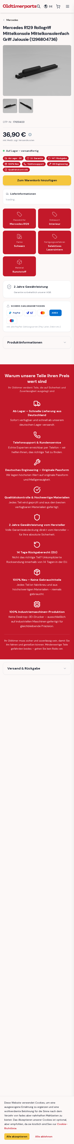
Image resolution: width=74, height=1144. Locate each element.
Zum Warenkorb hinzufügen (37, 180)
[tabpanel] (37, 70)
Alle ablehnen (43, 1136)
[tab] (10, 106)
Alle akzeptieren (16, 1136)
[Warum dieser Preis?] (30, 134)
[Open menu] (67, 6)
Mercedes (12, 20)
